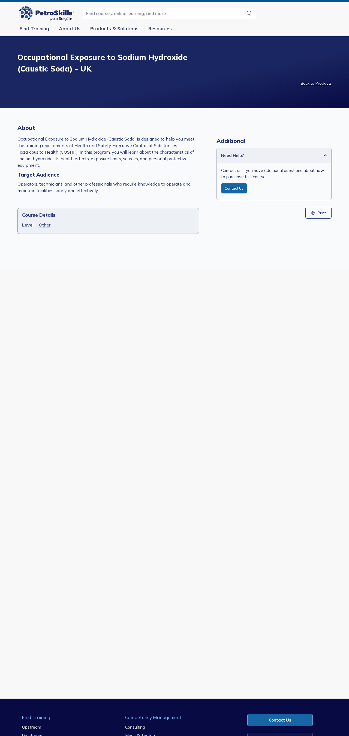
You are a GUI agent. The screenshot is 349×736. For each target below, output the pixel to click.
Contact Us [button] (280, 720)
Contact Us (234, 188)
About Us (69, 28)
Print (322, 212)
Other (44, 225)
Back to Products (316, 83)
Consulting (135, 727)
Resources (160, 28)
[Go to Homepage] (47, 13)
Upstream (31, 727)
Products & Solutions (114, 28)
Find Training (34, 28)
